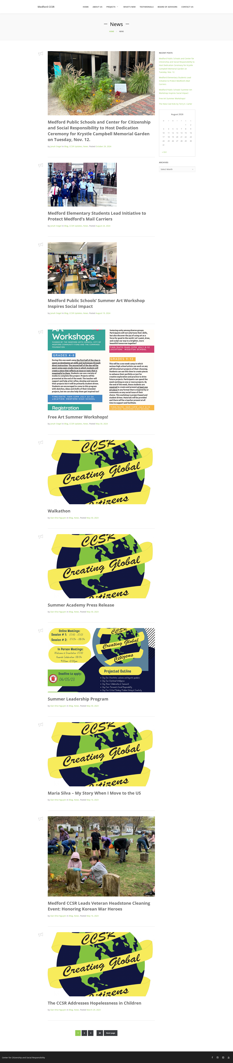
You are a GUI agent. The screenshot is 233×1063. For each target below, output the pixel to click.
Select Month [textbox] (167, 169)
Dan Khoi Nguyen (58, 517)
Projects (110, 7)
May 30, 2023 (93, 517)
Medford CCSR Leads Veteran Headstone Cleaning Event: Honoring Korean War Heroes (99, 906)
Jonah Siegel (55, 146)
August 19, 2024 (103, 313)
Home (86, 7)
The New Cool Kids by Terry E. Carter (176, 104)
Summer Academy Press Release (81, 605)
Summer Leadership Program (78, 699)
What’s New (129, 7)
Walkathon (59, 511)
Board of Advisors (167, 7)
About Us (97, 7)
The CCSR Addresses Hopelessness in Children (94, 1003)
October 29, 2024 (103, 146)
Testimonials (147, 7)
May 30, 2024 (102, 423)
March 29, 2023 (94, 1009)
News (85, 146)
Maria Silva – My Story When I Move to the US (94, 793)
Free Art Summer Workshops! (78, 417)
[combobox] (177, 169)
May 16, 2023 (93, 799)
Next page (110, 1033)
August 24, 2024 (103, 226)
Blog (66, 146)
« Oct (164, 152)
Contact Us (187, 7)
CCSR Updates (75, 146)
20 (100, 1033)
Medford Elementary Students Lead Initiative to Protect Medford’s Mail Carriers (97, 216)
